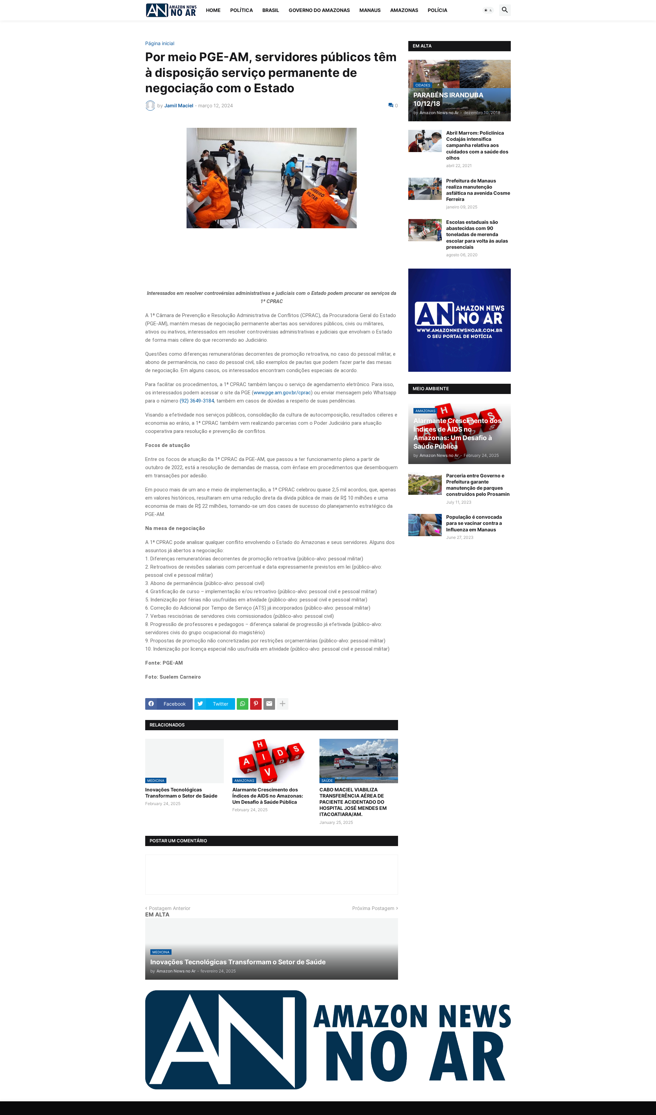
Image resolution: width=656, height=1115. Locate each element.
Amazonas (404, 10)
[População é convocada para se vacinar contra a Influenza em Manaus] (425, 525)
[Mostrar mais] (282, 704)
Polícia (437, 10)
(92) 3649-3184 (197, 401)
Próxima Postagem (373, 908)
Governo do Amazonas (319, 10)
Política (241, 10)
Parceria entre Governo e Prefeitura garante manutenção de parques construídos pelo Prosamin (478, 485)
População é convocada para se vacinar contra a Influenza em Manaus (474, 523)
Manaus (370, 10)
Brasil (270, 10)
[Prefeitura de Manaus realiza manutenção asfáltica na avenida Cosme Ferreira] (425, 189)
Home (213, 10)
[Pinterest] (256, 704)
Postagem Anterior (169, 908)
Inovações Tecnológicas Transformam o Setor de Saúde (181, 793)
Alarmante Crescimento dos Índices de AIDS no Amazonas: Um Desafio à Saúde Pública (267, 796)
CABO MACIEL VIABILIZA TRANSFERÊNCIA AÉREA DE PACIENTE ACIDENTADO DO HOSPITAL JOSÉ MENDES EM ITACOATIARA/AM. (353, 802)
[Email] (269, 704)
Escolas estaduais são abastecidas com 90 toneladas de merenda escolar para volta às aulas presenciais (477, 234)
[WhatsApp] (242, 704)
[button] (488, 10)
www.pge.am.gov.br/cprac (282, 393)
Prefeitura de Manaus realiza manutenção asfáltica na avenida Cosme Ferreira (478, 190)
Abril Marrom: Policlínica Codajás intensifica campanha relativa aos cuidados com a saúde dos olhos (477, 145)
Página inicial (159, 43)
